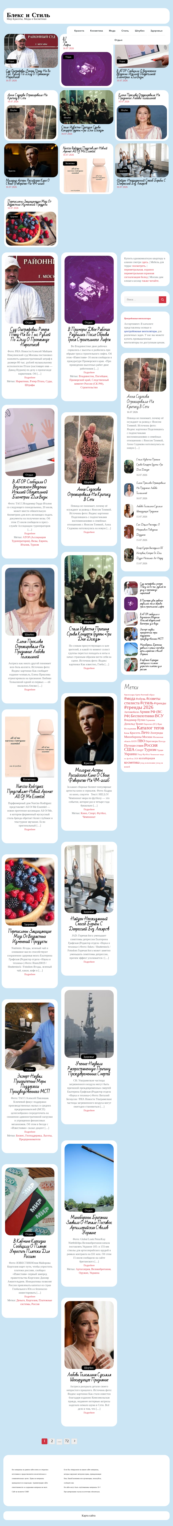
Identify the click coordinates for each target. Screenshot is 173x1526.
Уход (139, 754)
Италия (25, 544)
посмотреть (138, 265)
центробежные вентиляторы (140, 331)
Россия (35, 1304)
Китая (126, 733)
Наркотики (22, 381)
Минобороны (133, 737)
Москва (147, 737)
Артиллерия (83, 1269)
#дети (137, 695)
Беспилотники (142, 716)
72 (67, 1441)
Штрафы (30, 385)
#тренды (160, 703)
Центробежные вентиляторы (137, 318)
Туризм (34, 544)
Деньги (20, 1300)
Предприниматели (30, 1139)
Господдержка (33, 1135)
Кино (84, 813)
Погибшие (101, 376)
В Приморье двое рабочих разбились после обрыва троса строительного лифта (89, 334)
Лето (145, 732)
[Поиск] (162, 299)
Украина (94, 1272)
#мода (129, 698)
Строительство (89, 387)
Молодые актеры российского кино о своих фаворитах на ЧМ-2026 (28, 182)
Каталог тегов (150, 727)
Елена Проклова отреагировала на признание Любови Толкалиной (139, 96)
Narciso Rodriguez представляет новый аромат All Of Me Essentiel (85, 149)
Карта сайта (88, 1515)
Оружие (83, 1272)
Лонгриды (156, 732)
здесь (145, 262)
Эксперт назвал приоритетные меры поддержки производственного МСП (30, 1084)
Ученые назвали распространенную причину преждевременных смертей (89, 1069)
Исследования (130, 728)
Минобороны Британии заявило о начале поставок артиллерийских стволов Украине (89, 1225)
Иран (159, 724)
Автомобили (131, 712)
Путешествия (133, 745)
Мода (112, 30)
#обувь (141, 699)
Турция (160, 750)
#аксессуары (129, 695)
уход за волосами (147, 763)
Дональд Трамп (133, 723)
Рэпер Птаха (37, 381)
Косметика (96, 30)
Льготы (47, 1135)
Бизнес (20, 1135)
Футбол (101, 813)
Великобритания (100, 1269)
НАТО (134, 741)
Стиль (125, 30)
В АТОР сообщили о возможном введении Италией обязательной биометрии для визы (136, 74)
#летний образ (147, 694)
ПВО (141, 741)
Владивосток (86, 376)
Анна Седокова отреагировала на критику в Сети (27, 96)
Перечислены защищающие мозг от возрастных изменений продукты (29, 203)
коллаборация (147, 758)
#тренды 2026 (138, 707)
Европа (43, 541)
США (129, 749)
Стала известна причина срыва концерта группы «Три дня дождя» (82, 128)
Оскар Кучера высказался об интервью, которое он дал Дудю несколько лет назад (149, 553)
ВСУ (159, 715)
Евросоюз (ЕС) (150, 724)
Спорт (91, 813)
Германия (150, 720)
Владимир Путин (134, 720)
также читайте (150, 280)
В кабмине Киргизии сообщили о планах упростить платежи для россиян (30, 1249)
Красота (79, 30)
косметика (132, 762)
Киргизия (31, 1300)
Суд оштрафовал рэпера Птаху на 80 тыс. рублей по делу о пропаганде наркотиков (28, 74)
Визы (34, 541)
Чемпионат (89, 816)
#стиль (146, 702)
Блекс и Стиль (28, 15)
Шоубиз (139, 30)
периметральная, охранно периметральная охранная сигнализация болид (139, 273)
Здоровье (157, 30)
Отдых (118, 40)
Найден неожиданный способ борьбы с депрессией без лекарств (141, 182)
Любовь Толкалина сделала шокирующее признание (89, 1377)
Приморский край (79, 379)
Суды (49, 381)
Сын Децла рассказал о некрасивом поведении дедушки (148, 529)
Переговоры (152, 741)
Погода (161, 741)
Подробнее (29, 377)
